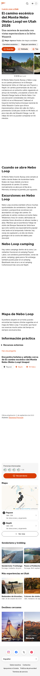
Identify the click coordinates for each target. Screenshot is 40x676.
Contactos (26, 665)
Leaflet (17, 508)
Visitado (24, 49)
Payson (9, 367)
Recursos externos (13, 345)
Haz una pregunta (9, 351)
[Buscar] (27, 3)
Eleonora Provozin (16, 418)
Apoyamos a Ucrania (11, 668)
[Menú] (34, 3)
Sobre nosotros (15, 665)
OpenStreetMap (26, 508)
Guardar (10, 49)
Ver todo (9, 70)
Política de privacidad (28, 668)
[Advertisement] (20, 142)
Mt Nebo (32, 367)
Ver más (21, 534)
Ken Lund (22, 76)
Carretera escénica (10, 44)
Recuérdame (21, 476)
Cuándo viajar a (10, 9)
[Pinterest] (31, 652)
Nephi (20, 367)
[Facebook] (16, 652)
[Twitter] (23, 652)
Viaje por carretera (28, 44)
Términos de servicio (20, 672)
